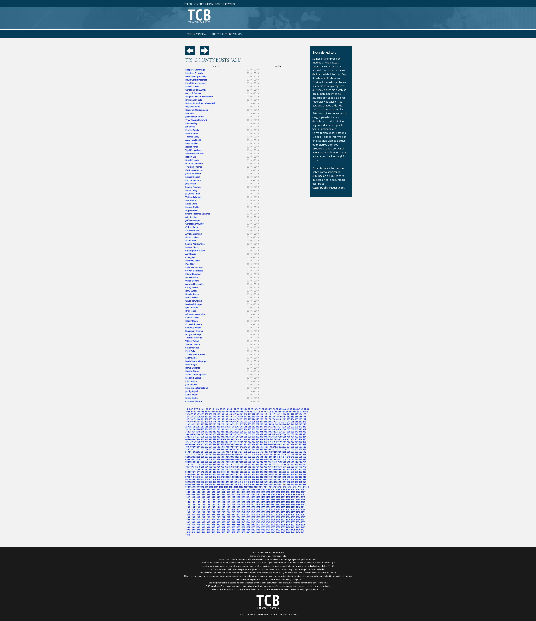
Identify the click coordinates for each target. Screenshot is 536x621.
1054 (238, 492)
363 (265, 434)
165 (218, 419)
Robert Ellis (190, 156)
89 (298, 411)
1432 (207, 532)
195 (214, 421)
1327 (283, 519)
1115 (303, 497)
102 (214, 414)
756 (226, 467)
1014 (281, 487)
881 (230, 477)
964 (191, 484)
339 (292, 431)
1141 (192, 502)
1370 (258, 524)
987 (281, 484)
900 (304, 477)
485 (257, 444)
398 (281, 436)
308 (292, 429)
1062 (278, 492)
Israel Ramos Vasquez (196, 83)
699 (245, 462)
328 (249, 431)
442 (210, 441)
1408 (207, 529)
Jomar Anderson (193, 173)
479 (234, 444)
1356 (187, 524)
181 (281, 419)
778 (191, 469)
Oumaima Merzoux (194, 401)
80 (273, 411)
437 (191, 441)
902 (191, 479)
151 (284, 416)
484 (253, 444)
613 (273, 454)
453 (253, 441)
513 (245, 446)
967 (202, 484)
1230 (278, 509)
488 (269, 444)
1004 (231, 487)
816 (218, 472)
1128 (248, 499)
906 (206, 479)
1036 (268, 489)
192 (202, 421)
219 (187, 424)
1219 (223, 509)
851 (234, 474)
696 (234, 462)
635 (238, 456)
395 (269, 436)
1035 (263, 489)
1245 (233, 512)
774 (296, 467)
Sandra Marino (192, 317)
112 (253, 414)
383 (222, 436)
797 (265, 469)
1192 (207, 507)
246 (292, 424)
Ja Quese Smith (192, 193)
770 (281, 467)
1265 (212, 514)
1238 (197, 512)
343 (187, 434)
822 (241, 472)
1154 (258, 502)
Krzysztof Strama (193, 324)
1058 (258, 492)
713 (300, 462)
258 (218, 426)
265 (245, 426)
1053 (233, 492)
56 (206, 411)
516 (257, 446)
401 (292, 436)
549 (265, 449)
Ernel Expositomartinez (196, 387)
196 (218, 421)
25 (243, 409)
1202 (258, 507)
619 (296, 454)
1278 (278, 514)
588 (296, 451)
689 (206, 462)
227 (218, 424)
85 (287, 411)
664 (230, 459)
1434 (218, 532)
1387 (223, 527)
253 (198, 426)
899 (300, 477)
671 (257, 459)
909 (218, 479)
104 (222, 414)
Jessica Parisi (191, 146)
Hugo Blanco (191, 210)
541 (234, 449)
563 (198, 451)
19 (227, 409)
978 (245, 484)
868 (300, 474)
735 (265, 464)
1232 (288, 509)
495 (296, 444)
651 (300, 456)
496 (300, 444)
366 (277, 434)
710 (288, 462)
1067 (303, 492)
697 (238, 462)
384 (226, 436)
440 (202, 441)
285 (202, 429)
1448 (288, 532)
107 (234, 414)
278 (296, 426)
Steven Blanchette (194, 270)
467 (187, 444)
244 (284, 424)
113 (257, 414)
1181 (273, 504)
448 (234, 441)
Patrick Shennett (193, 180)
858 (261, 474)
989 (288, 484)
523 (284, 446)
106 (230, 414)
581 (269, 451)
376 (195, 436)
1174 (238, 504)
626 (202, 456)
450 (241, 441)
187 (304, 419)
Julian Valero (191, 381)
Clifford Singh (191, 227)
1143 (202, 502)
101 (210, 414)
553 (281, 449)
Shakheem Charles (194, 330)
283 (195, 429)
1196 (228, 507)
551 (273, 449)
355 (234, 434)
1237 (192, 512)
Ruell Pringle (191, 364)
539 (226, 449)
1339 (223, 522)
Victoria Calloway (193, 197)
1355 (303, 522)
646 (281, 456)
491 (281, 444)
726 (230, 464)
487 (265, 444)
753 (214, 467)
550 (269, 449)
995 (191, 487)
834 (288, 472)
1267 (223, 514)
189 (191, 421)
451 (245, 441)
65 (231, 411)
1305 (293, 517)
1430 (197, 532)
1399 (283, 527)
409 (202, 439)
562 (195, 451)
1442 (258, 532)
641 (261, 456)
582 (273, 451)
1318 (238, 519)
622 (187, 456)
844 (206, 474)
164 (214, 419)
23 (238, 409)
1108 (268, 497)
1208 (288, 507)
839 (187, 474)
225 (210, 424)
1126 (238, 499)
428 (277, 439)
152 (288, 416)
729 (241, 464)
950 (257, 482)
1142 (197, 502)
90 (301, 411)
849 (226, 474)
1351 (283, 522)
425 (265, 439)
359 (249, 434)
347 (202, 434)
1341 (233, 522)
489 (273, 444)
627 (206, 456)
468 (191, 444)
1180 (268, 504)
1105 (253, 497)
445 (222, 441)
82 (278, 411)
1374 (278, 524)
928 (292, 479)
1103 (243, 497)
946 (241, 482)
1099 (223, 497)
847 (218, 474)
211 (277, 421)
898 (296, 477)
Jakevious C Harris (194, 73)
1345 (253, 522)
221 (195, 424)
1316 (228, 519)
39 (282, 409)
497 (304, 444)
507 (222, 446)
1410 (218, 529)
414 (222, 439)
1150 (238, 502)
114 (261, 414)
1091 (303, 494)
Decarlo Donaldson (194, 153)
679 (288, 459)
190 (195, 421)
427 (273, 439)
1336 (207, 522)
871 (191, 477)
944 (234, 482)
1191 (202, 507)
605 (241, 454)
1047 (202, 492)
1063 (283, 492)
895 (284, 477)
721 (210, 464)
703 (261, 462)
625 (198, 456)
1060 (268, 492)
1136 (288, 499)
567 (214, 451)
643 (269, 456)
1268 (228, 514)
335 (277, 431)
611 (265, 454)
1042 (298, 489)
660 (214, 459)
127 (191, 416)
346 (198, 434)
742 (292, 464)
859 (265, 474)
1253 (273, 512)
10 (201, 409)
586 (288, 451)
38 (280, 409)
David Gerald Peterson (196, 79)
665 (234, 459)
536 (214, 449)
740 (284, 464)
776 (304, 467)
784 (214, 469)
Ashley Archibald (193, 140)
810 (195, 472)
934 (195, 482)
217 (300, 421)
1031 (243, 489)
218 (304, 421)
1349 (273, 522)
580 (265, 451)
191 (198, 421)
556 (292, 449)
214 (288, 421)
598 (214, 454)
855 (249, 474)
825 (253, 472)
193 (206, 421)
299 (257, 429)
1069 (192, 494)
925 (281, 479)
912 (230, 479)
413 (218, 439)
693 (222, 462)
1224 (248, 509)
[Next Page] (204, 54)
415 (226, 439)
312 (187, 431)
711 (292, 462)
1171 (223, 504)
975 (234, 484)
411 (210, 439)
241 (273, 424)
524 (288, 446)
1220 (228, 509)
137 (230, 416)
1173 (233, 504)
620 (300, 454)
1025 (212, 489)
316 (202, 431)
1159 (283, 502)
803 (288, 469)
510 (234, 446)
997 (198, 487)
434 (300, 439)
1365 (233, 524)
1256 (288, 512)
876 (210, 477)
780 (198, 469)
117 (273, 414)
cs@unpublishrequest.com (312, 589)
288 (214, 429)
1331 (303, 519)
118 (277, 414)
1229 (273, 509)
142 (249, 416)
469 (195, 444)
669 (249, 459)
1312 (207, 519)
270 (265, 426)
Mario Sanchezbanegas (196, 361)
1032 (248, 489)
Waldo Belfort (192, 280)
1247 (243, 512)
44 (296, 409)
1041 (293, 489)
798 (269, 469)
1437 (233, 532)
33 (266, 409)
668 (245, 459)
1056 (248, 492)
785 (218, 469)
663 (226, 459)
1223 (243, 509)
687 (198, 462)
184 (292, 419)
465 (300, 441)
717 (195, 464)
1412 (228, 529)
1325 (273, 519)
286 (206, 429)
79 (270, 411)
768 (273, 467)
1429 (192, 532)
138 (234, 416)
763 (253, 467)
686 (195, 462)
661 (218, 459)
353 (226, 434)
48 (308, 409)
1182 (278, 504)
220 (191, 424)
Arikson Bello (191, 133)
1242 (218, 512)
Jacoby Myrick (191, 391)
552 (277, 449)
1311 (202, 519)
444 (218, 441)
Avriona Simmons (193, 233)
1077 (233, 494)
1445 (273, 532)
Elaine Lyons (191, 203)
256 (210, 426)
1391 (243, 527)
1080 (248, 494)
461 (284, 441)
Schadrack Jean (192, 347)
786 (222, 469)
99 (203, 414)
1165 (192, 504)
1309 (192, 519)
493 (288, 444)
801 (281, 469)
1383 (202, 527)
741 (288, 464)
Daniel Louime (192, 237)
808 (187, 472)
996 (195, 487)
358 (245, 434)
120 (284, 414)
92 (306, 411)
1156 (268, 502)
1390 (238, 527)
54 (200, 411)
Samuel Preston (193, 186)
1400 (288, 527)
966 (198, 484)
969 (210, 484)
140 (241, 416)
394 (265, 436)
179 (273, 419)
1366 (238, 524)
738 (277, 464)
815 (214, 472)
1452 (187, 534)
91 (304, 411)
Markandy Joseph (193, 304)
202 (241, 421)
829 (269, 472)
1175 (243, 504)
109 (241, 414)
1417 (253, 529)
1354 (298, 522)
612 (269, 454)
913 (234, 479)
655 (195, 459)
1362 (218, 524)
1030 (238, 489)
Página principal (197, 34)
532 (198, 449)
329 (253, 431)
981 (257, 484)
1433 (212, 532)
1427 (303, 529)
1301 (273, 517)
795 (257, 469)
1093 (192, 497)
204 (249, 421)
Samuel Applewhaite (195, 243)
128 (195, 416)
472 (206, 444)
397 (277, 436)
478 (230, 444)
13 (210, 409)
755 (222, 467)
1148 (228, 502)
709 (284, 462)
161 (202, 419)
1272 (248, 514)
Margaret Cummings (195, 69)
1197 (233, 507)
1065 (293, 492)
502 (202, 446)
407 (195, 439)
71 (248, 411)
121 (288, 414)
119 (281, 414)
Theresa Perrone (193, 337)
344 (191, 434)
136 (226, 416)
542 (238, 449)
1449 (293, 532)
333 (269, 431)
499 (191, 446)
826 (257, 472)
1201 (253, 507)
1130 (258, 499)
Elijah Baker (190, 351)
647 (284, 456)
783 (210, 469)
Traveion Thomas (193, 166)
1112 (288, 497)
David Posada (192, 160)
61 (220, 411)
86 (290, 411)
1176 (248, 504)
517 (261, 446)
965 (195, 484)
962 (304, 482)
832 (281, 472)
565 (206, 451)
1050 (218, 492)
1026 (218, 489)
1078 (238, 494)
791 (241, 469)
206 (257, 421)
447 (230, 441)
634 (234, 456)
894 (281, 477)
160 (198, 419)
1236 (187, 512)
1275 (263, 514)
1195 (223, 507)
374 (187, 436)
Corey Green (191, 287)
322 (226, 431)
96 (195, 414)
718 (198, 464)
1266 (218, 514)
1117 (192, 499)
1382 (197, 527)
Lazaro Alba (191, 357)
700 (249, 462)
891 (269, 477)
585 (284, 451)
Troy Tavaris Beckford (196, 119)
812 (202, 472)
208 (265, 421)
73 (253, 411)
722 (214, 464)
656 (198, 459)
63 (225, 411)
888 (257, 477)
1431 (202, 532)
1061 (273, 492)
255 (206, 426)
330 (257, 431)
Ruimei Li (189, 113)
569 (222, 451)
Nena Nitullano (192, 143)
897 (292, 477)
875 (206, 477)
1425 (293, 529)
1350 (278, 522)
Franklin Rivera (192, 371)
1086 (278, 494)
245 (288, 424)
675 (273, 459)
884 (241, 477)
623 (191, 456)
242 (277, 424)
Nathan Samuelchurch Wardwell (200, 103)
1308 (187, 519)
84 (284, 411)
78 (267, 411)
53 (198, 411)
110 (245, 414)
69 (242, 411)
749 (198, 467)
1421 (273, 529)
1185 (293, 504)
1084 (268, 494)
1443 (263, 532)
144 (257, 416)
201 (238, 421)
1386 (218, 527)
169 (234, 419)
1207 (283, 507)
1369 (253, 524)
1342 (238, 522)
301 (265, 429)
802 (284, 469)
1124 (228, 499)
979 (249, 484)
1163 (303, 502)
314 (195, 431)
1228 (268, 509)
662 (222, 459)
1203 (263, 507)
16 (218, 409)
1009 (256, 487)
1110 (278, 497)
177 (265, 419)
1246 (238, 512)
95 (192, 414)
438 (195, 441)
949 (253, 482)
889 (261, 477)
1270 (238, 514)
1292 (228, 517)
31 (260, 409)
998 (202, 487)
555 (288, 449)
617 (288, 454)
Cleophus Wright (193, 327)
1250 (258, 512)
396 (273, 436)
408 (198, 439)
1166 (197, 504)
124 (300, 414)
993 (304, 484)
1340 (228, 522)
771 (284, 467)
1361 (212, 524)
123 (296, 414)
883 (238, 477)
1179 (263, 504)
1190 (197, 507)
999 (206, 487)
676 (277, 459)
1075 (223, 494)
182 (284, 419)
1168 (207, 504)
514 (249, 446)
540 (230, 449)
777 (187, 469)
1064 (288, 492)
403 (300, 436)
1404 (187, 529)
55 (203, 411)
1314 (218, 519)
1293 (233, 517)
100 (206, 414)
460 (281, 441)
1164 (187, 504)
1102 (238, 497)
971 (218, 484)
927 (288, 479)
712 (296, 462)
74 (256, 411)
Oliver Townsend (193, 300)
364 (269, 434)
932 (187, 482)
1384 (207, 527)
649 (292, 456)
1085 (273, 494)
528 (304, 446)
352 (222, 434)
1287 (202, 517)
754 (218, 467)
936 (202, 482)
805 (296, 469)
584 (281, 451)
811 (198, 472)
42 (291, 409)
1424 (288, 529)
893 (277, 477)
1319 (243, 519)
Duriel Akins (190, 240)
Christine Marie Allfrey (195, 89)
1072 (207, 494)
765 (261, 467)
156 (304, 416)
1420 (268, 529)
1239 (202, 512)
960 (296, 482)
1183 (283, 504)
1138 (298, 499)
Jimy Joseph (190, 183)
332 (265, 431)
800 (277, 469)
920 (261, 479)
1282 (298, 514)
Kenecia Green (192, 230)
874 (202, 477)
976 (238, 484)
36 (274, 409)
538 (222, 449)
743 (296, 464)
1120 (207, 499)
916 (245, 479)
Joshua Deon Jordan (194, 116)
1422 (278, 529)
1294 (238, 517)
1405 (192, 529)
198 (226, 421)
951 (261, 482)
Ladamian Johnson (194, 267)
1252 (268, 512)
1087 (283, 494)
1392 (248, 527)
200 (234, 421)
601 (226, 454)
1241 (212, 512)
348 (206, 434)
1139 (303, 499)
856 (253, 474)
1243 (223, 512)
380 (210, 436)
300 (261, 429)
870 (187, 477)
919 (257, 479)
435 (304, 439)
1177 (253, 504)
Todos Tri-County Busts (227, 34)
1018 (301, 487)
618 (292, 454)
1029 (233, 489)
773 (292, 467)
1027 (223, 489)
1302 (278, 517)
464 (296, 441)
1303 (283, 517)
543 (241, 449)
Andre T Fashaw (193, 93)
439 (198, 441)
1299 (263, 517)
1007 (246, 487)
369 (288, 434)
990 (292, 484)
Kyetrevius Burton (194, 170)
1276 (268, 514)
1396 (268, 527)
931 (304, 479)
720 (206, 464)
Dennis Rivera (192, 294)
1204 (268, 507)
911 (226, 479)
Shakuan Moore (192, 344)
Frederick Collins (193, 377)
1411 (223, 529)
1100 (228, 497)
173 (249, 419)
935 (198, 482)
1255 (283, 512)
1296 (248, 517)
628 (210, 456)
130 (202, 416)
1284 (187, 517)
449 (238, 441)
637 (245, 456)
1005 (236, 487)
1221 (233, 509)
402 (296, 436)
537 (218, 449)
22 (235, 409)
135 (222, 416)
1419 (263, 529)
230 (230, 424)
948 (249, 482)
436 (187, 441)
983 (265, 484)
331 (261, 431)
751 (206, 467)
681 (296, 459)
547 (257, 449)
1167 (202, 504)
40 (285, 409)
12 (207, 409)
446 (226, 441)
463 (292, 441)
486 (261, 444)
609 (257, 454)
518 (265, 446)
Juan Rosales (191, 384)
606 (245, 454)
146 (265, 416)
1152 (248, 502)
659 (210, 459)
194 (210, 421)
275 (284, 426)
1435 (223, 532)
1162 (298, 502)
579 (261, 451)
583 (277, 451)
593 (195, 454)
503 (206, 446)
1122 (218, 499)
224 (206, 424)
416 (230, 439)
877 (214, 477)
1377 (293, 524)
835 (292, 472)
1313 (212, 519)
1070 (197, 494)
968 (206, 484)
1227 (263, 509)
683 (304, 459)
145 (261, 416)
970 (214, 484)
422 (253, 439)
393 (261, 436)
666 (238, 459)
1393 (253, 527)
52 (195, 411)
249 (304, 424)
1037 (273, 489)
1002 (221, 487)
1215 (202, 509)
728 (238, 464)
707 (277, 462)
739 (281, 464)
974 (230, 484)
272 (273, 426)
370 (292, 434)
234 (245, 424)
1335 (202, 522)
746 (187, 467)
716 (191, 464)
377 (198, 436)
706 (273, 462)
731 (249, 464)
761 (245, 467)
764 (257, 467)
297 (249, 429)
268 (257, 426)
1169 (212, 504)
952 (265, 482)
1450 (298, 532)
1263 (202, 514)
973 (226, 484)
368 (284, 434)
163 (210, 419)
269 (261, 426)
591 (187, 454)
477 (226, 444)
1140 (187, 502)
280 (304, 426)
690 (210, 462)
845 (210, 474)
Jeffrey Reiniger (192, 220)
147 (269, 416)
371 (296, 434)
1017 (296, 487)
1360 (207, 524)
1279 (283, 514)
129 (198, 416)
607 (249, 454)
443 (214, 441)
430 (284, 439)
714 (304, 462)
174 (253, 419)
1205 (273, 507)
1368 (248, 524)
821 (238, 472)
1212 (187, 509)
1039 (283, 489)
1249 (253, 512)
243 (281, 424)
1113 (293, 497)
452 (249, 441)
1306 (298, 517)
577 (253, 451)
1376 (288, 524)
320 (218, 431)
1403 (303, 527)
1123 (223, 499)
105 (226, 414)
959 (292, 482)
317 (206, 431)
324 (234, 431)
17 (221, 409)
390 (249, 436)
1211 (303, 507)
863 (281, 474)
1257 (293, 512)
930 (300, 479)
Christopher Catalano (195, 250)
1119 (202, 499)
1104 (248, 497)
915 (241, 479)
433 (296, 439)
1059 (263, 492)
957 (284, 482)
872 (195, 477)
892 (273, 477)
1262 (197, 514)
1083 (263, 494)
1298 (258, 517)
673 (265, 459)
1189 (192, 507)
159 (195, 419)
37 (277, 409)
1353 (293, 522)
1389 (233, 527)
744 (300, 464)
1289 (212, 517)
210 (273, 421)
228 (222, 424)
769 (277, 467)
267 (253, 426)
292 (230, 429)
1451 (303, 532)
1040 (288, 489)
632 (226, 456)
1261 (192, 514)
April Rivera (190, 253)
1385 (212, 527)
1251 (263, 512)
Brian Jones (190, 310)
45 (299, 409)
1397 (273, 527)
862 (277, 474)
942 (226, 482)
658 (206, 459)
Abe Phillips (190, 200)
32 (263, 409)
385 (230, 436)
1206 (278, 507)
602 (230, 454)
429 (281, 439)
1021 (192, 489)
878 (218, 477)
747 (191, 467)
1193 (212, 507)
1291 (223, 517)
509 (230, 446)
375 (191, 436)
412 (214, 439)
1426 (298, 529)
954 (273, 482)
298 (253, 429)
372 (300, 434)
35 (271, 409)
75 (259, 411)
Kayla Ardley (191, 123)
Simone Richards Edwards (197, 213)
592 (191, 454)
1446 (278, 532)
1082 (258, 494)
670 (253, 459)
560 (187, 451)
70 (245, 411)
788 (230, 469)
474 (214, 444)
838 (304, 472)
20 (229, 409)
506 (218, 446)
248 (300, 424)
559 (304, 449)
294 (238, 429)
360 (253, 434)
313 (191, 431)
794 (253, 469)
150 (281, 416)
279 (300, 426)
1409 (212, 529)
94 (189, 414)
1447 (283, 532)
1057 (253, 492)
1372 (268, 524)
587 (292, 451)
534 (206, 449)
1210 (298, 507)
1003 (226, 487)
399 (284, 436)
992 (300, 484)
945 (238, 482)
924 (277, 479)
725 (226, 464)
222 (198, 424)
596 (206, 454)
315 (198, 431)
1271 (243, 514)
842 (198, 474)
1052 (228, 492)
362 (261, 434)
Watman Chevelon (194, 163)
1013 (276, 487)
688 (202, 462)
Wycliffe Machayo (193, 150)
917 (249, 479)
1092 (187, 497)
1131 (263, 499)
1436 (228, 532)
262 (234, 426)
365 (273, 434)
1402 (298, 527)
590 (304, 451)
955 (277, 482)
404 (304, 436)
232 (238, 424)
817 (222, 472)
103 (218, 414)
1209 (293, 507)
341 (300, 431)
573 (238, 451)
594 (198, 454)
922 (269, 479)
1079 (243, 494)
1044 (187, 492)
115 (265, 414)
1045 (192, 492)
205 (253, 421)
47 (305, 409)
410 (206, 439)
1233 (293, 509)
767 (269, 467)
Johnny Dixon (191, 320)
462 (288, 441)
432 (292, 439)
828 (265, 472)
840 (191, 474)
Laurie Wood (191, 394)
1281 (293, 514)
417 (234, 439)
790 (238, 469)
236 (253, 424)
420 (245, 439)
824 (249, 472)
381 (214, 436)
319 (214, 431)
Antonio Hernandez (194, 284)
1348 (268, 522)
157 (187, 419)
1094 (197, 497)
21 (232, 409)
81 (276, 411)
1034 (258, 489)
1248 (248, 512)
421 (249, 439)
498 (187, 446)
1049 (212, 492)
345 (195, 434)
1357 (192, 524)
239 (265, 424)
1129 (253, 499)
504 (210, 446)
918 (253, 479)
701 (253, 462)
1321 (253, 519)
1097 (212, 497)
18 (224, 409)
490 (277, 444)
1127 (243, 499)
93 (186, 414)
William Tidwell (192, 341)
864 (284, 474)
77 (265, 411)
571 (230, 451)
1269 (233, 514)
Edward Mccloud (193, 274)
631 (222, 456)
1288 (207, 517)
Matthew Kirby (192, 260)
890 (265, 477)
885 (245, 477)
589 (300, 451)
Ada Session (191, 217)
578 (257, 451)
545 (249, 449)
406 (191, 439)
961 (300, 482)
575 (245, 451)
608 (253, 454)
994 (187, 487)
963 (187, 484)
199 (230, 421)
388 (241, 436)
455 (261, 441)
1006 (241, 487)
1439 (243, 532)
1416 (248, 529)
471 (202, 444)
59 (214, 411)
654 (191, 459)
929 (296, 479)
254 (202, 426)
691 (214, 462)
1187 (303, 504)
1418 (258, 529)
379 (206, 436)
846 (214, 474)
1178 (258, 504)
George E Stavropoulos (196, 109)
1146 (218, 502)
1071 (202, 494)
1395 (263, 527)
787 (226, 469)
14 (213, 409)
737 (273, 464)
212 (281, 421)
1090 (298, 494)
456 (265, 441)
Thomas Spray (192, 136)
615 (281, 454)
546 (253, 449)
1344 (248, 522)
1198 (238, 507)
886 (249, 477)
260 (226, 426)
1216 (207, 509)
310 (300, 429)
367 (281, 434)
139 (238, 416)
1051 (223, 492)
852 (238, 474)
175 (257, 419)
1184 (288, 504)
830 (273, 472)
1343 (243, 522)
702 (257, 462)
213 (284, 421)
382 (218, 436)
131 (206, 416)
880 (226, 477)
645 (277, 456)
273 (277, 426)
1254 (278, 512)
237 (257, 424)
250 (187, 426)
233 (241, 424)
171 (241, 419)
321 (222, 431)
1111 (283, 497)
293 (234, 429)
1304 (288, 517)
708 (281, 462)
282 (191, 429)
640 (257, 456)
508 (226, 446)
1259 (303, 512)
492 (284, 444)
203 (245, 421)
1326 (278, 519)
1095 (202, 497)
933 (191, 482)
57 (209, 411)
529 (187, 449)
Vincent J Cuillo (192, 86)
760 (241, 467)
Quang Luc (190, 257)
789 (234, 469)
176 (261, 419)
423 (257, 439)
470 (198, 444)
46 (302, 409)
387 (238, 436)
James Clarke (191, 397)
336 (281, 431)
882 (234, 477)
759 (238, 467)
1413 (233, 529)
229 (226, 424)
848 (222, 474)
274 (281, 426)
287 (210, 429)
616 (284, 454)
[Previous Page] (190, 54)
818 (226, 472)
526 (296, 446)
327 (245, 431)
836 (296, 472)
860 (269, 474)
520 (273, 446)
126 (187, 416)
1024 (207, 489)
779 (195, 469)
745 (304, 464)
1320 (248, 519)
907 (210, 479)
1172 (228, 504)
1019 (306, 487)
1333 (192, 522)
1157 (273, 502)
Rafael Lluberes (192, 367)
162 (206, 419)
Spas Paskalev (192, 307)
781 (202, 469)
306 (284, 429)
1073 (212, 494)
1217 (212, 509)
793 (249, 469)
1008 (251, 487)
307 (288, 429)
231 (234, 424)
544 (245, 449)
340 (296, 431)
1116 (187, 499)
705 (269, 462)
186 (300, 419)
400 (288, 436)
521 (277, 446)
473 (210, 444)
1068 (187, 494)
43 (294, 409)
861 (273, 474)
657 (202, 459)
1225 (253, 509)
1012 (271, 487)
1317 (233, 519)
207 (261, 421)
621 (304, 454)
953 (269, 482)
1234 (298, 509)
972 (222, 484)
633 (230, 456)
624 (195, 456)
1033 (253, 489)
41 (288, 409)
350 (214, 434)
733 (257, 464)
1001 (216, 487)
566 (210, 451)
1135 (283, 499)
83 (281, 411)
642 (265, 456)
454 (257, 441)
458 (273, 441)
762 (249, 467)
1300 (268, 517)
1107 (263, 497)
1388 (228, 527)
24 (241, 409)
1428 (187, 532)
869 (304, 474)
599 (218, 454)
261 (230, 426)
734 (261, 464)
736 (269, 464)
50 (189, 411)
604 (238, 454)
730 (245, 464)
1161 (293, 502)
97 (198, 414)
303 (273, 429)
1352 (288, 522)
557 (296, 449)
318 (210, 431)
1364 (228, 524)
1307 (303, 517)
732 (253, 464)
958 (288, 482)
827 (261, 472)
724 (222, 464)
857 (257, 474)
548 (261, 449)
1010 (261, 487)
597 (210, 454)
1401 (293, 527)
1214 (197, 509)
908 (214, 479)
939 (214, 482)
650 (296, 456)
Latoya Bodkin (192, 207)
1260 (187, 514)
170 (238, 419)
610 (261, 454)
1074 (218, 494)
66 (234, 411)
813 (206, 472)
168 (230, 419)
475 (218, 444)
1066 (298, 492)
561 (191, 451)
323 (230, 431)
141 (245, 416)
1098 (218, 497)
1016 (291, 487)
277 (292, 426)
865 (288, 474)
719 (202, 464)
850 (230, 474)
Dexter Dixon (191, 247)
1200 (248, 507)
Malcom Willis (191, 297)
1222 (238, 509)
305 (281, 429)
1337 (212, 522)
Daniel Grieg (191, 190)
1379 (303, 524)
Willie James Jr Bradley (196, 76)
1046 (197, 492)
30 (257, 409)
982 (261, 484)
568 (218, 451)
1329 (293, 519)
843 (202, 474)
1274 (258, 514)
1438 (238, 532)
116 (269, 414)
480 (238, 444)
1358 (197, 524)
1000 (211, 487)
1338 (218, 522)
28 (252, 409)
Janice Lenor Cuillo (193, 99)
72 (251, 411)
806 (300, 469)
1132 (268, 499)
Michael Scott (191, 277)
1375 (283, 524)
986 (277, 484)
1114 (298, 497)
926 (284, 479)
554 (284, 449)
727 (234, 464)
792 (245, 469)
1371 (263, 524)
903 (195, 479)
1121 (212, 499)
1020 (187, 489)
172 (245, 419)
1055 (243, 492)
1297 (253, 517)
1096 (207, 497)
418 (238, 439)
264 (241, 426)
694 (226, 462)
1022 (197, 489)
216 (296, 421)
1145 (212, 502)
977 (241, 484)
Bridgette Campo (193, 334)
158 (191, 419)
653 (187, 459)
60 (217, 411)
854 (245, 474)
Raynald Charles (193, 106)
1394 (258, 527)
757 (230, 467)
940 (218, 482)
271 (269, 426)
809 (191, 472)
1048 (207, 492)
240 (269, 424)
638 (249, 456)
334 (273, 431)
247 (296, 424)
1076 (228, 494)
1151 (243, 502)
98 (200, 414)
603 (234, 454)
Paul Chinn (190, 263)
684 (187, 462)
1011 (266, 487)
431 (288, 439)
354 (230, 434)
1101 (233, 497)
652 (304, 456)
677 (281, 459)
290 (222, 429)
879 (222, 477)
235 (249, 424)
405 (187, 439)
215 (292, 421)
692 (218, 462)
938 (210, 482)
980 (253, 484)
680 (292, 459)
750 (202, 467)
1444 (268, 532)
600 (222, 454)
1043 (303, 489)
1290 (218, 517)
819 (230, 472)
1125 (233, 499)
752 (210, 467)
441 (206, 441)
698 (241, 462)
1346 (258, 522)
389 (245, 436)
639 (253, 456)
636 (241, 456)
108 (238, 414)
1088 (288, 494)
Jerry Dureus (191, 290)
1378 (298, 524)
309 (296, 429)
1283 (303, 514)
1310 (197, 519)
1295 (243, 517)
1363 (223, 524)
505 (214, 446)
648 (288, 456)
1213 (192, 509)
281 (187, 429)
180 (277, 419)
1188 (187, 507)
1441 (253, 532)
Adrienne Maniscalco (195, 314)
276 (288, 426)
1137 (293, 499)
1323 (263, 519)
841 (195, 474)
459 (277, 441)
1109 (273, 497)
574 (241, 451)
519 (269, 446)
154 (296, 416)
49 (186, 411)
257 (214, 426)
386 (234, 436)
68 (239, 411)
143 (253, 416)
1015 (286, 487)
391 (253, 436)
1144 (207, 502)
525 (292, 446)
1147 (223, 502)
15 (215, 409)
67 (237, 411)
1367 (243, 524)
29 (254, 409)
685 (191, 462)
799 (273, 469)
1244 (228, 512)
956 (281, 482)
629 (214, 456)
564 (202, 451)
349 (210, 434)
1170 (218, 504)
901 (187, 479)
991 (296, 484)
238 (261, 424)
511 (238, 446)
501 (198, 446)
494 (292, 444)
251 (191, 426)
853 (241, 474)
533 (202, 449)
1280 (288, 514)
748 (195, 467)
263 (238, 426)
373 (304, 434)
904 (198, 479)
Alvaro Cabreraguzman (196, 374)
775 (300, 467)
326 (241, 431)
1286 (197, 517)
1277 (273, 514)
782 (206, 469)
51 (192, 411)
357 (241, 434)
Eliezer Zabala (192, 130)
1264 (207, 514)
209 (269, 421)
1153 (253, 502)
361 (257, 434)
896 (288, 477)
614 (277, 454)
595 (202, 454)
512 (241, 446)
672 (261, 459)
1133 (273, 499)
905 (202, 479)
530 (191, 449)
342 (304, 431)
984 (269, 484)
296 (245, 429)
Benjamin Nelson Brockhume (199, 96)
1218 (218, 509)
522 (281, 446)
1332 (187, 522)
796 (261, 469)
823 (245, 472)
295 (241, 429)
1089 (293, 494)
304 (277, 429)
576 (249, 451)
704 (265, 462)
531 (195, 449)
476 (222, 444)
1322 (258, 519)
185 (296, 419)
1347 (263, 522)
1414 (238, 529)
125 (304, 414)
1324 (268, 519)
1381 (192, 527)
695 (230, 462)
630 (218, 456)
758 (234, 467)
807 (304, 469)
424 (261, 439)
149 (277, 416)
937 (206, 482)
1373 (273, 524)
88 (295, 411)
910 (222, 479)
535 (210, 449)
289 (218, 429)
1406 (197, 529)
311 (304, 429)
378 (202, 436)
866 (292, 474)
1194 (218, 507)
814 (210, 472)
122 (292, 414)
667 (241, 459)
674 (269, 459)
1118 (197, 499)
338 (288, 431)
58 (211, 411)
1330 (298, 519)
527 (300, 446)
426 (269, 439)
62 (223, 411)
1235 (303, 509)
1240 (207, 512)
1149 (233, 502)
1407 (202, 529)
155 (300, 416)
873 (198, 477)
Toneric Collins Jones (195, 354)
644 (273, 456)
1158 (278, 502)
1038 (278, 489)
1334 (197, 522)
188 (187, 421)
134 (218, 416)
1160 (288, 502)
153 (292, 416)
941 (222, 482)
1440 (248, 532)
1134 (278, 499)
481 (241, 444)
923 (273, 479)
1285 (192, 517)
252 (195, 426)
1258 (298, 512)
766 (265, 467)
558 (300, 449)
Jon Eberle (190, 126)
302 (269, 429)
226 (214, 424)
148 (273, 416)
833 (284, 472)
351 (218, 434)
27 (249, 409)
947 (245, 482)
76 (262, 411)
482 (245, 444)
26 (246, 409)
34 (268, 409)
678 (284, 459)
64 (228, 411)
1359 (202, 524)
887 (253, 477)
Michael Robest (192, 176)
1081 (253, 494)
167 (226, 419)
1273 (253, 514)
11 (204, 409)
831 (277, 472)
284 (198, 429)
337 (284, 431)
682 (300, 459)
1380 (187, 527)
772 (288, 467)
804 (292, 469)
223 (202, 424)
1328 (288, 519)
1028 (228, 489)
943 (230, 482)
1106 (258, 497)
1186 (298, 504)
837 (300, 472)
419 (241, 439)
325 (238, 431)
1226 (258, 509)
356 (238, 434)
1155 (263, 502)
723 (218, 464)
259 (222, 426)
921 (265, 479)
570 (226, 451)
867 (296, 474)
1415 (243, 529)
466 (304, 441)
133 (214, 416)
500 (195, 446)
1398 (278, 527)
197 (222, 421)
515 (253, 446)
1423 (283, 529)
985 (273, 484)
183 (288, 419)
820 (234, 472)
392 (257, 436)
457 (269, 441)
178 (269, 419)
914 (238, 479)
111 (249, 414)
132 (210, 416)
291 (226, 429)
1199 (243, 507)
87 (292, 411)
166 (222, 419)
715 (187, 464)
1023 (202, 489)
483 (249, 444)
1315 (223, 519)
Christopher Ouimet (194, 223)
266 (249, 426)
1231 (283, 509)
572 (234, 451)
